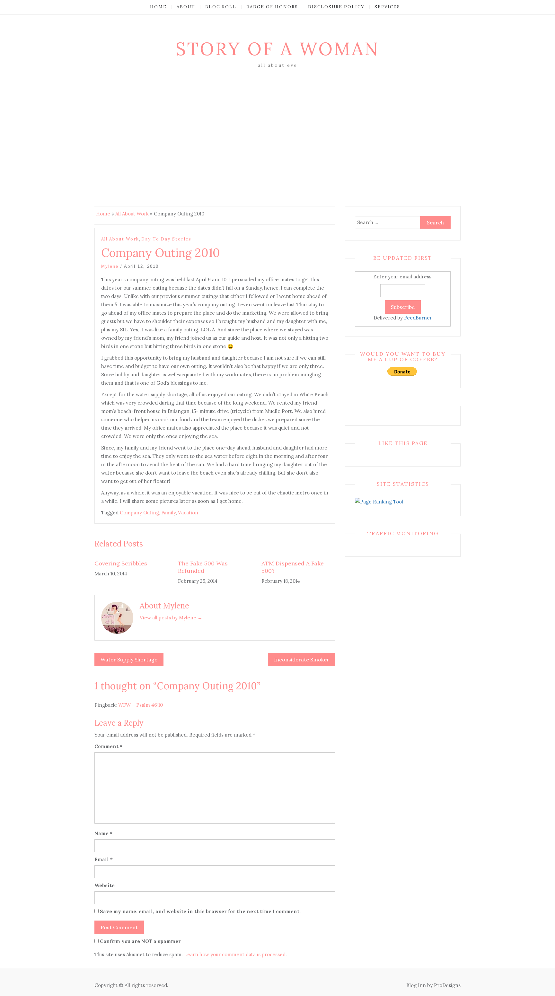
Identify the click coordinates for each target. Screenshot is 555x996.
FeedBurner (418, 318)
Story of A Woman (277, 49)
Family (168, 513)
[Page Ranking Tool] (379, 501)
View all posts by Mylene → (171, 618)
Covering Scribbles (120, 563)
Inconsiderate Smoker (301, 659)
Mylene (110, 266)
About (186, 7)
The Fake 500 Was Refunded (203, 567)
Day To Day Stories (166, 239)
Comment (108, 746)
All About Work (132, 214)
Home (158, 7)
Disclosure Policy (336, 7)
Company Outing (139, 513)
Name (103, 833)
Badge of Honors (272, 7)
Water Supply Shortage (129, 659)
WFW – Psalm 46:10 (140, 705)
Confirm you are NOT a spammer (140, 941)
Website (104, 885)
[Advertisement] (277, 118)
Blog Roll (220, 7)
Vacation (188, 513)
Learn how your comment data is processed (235, 954)
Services (387, 7)
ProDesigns (447, 985)
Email (103, 859)
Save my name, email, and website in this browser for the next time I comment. (200, 911)
